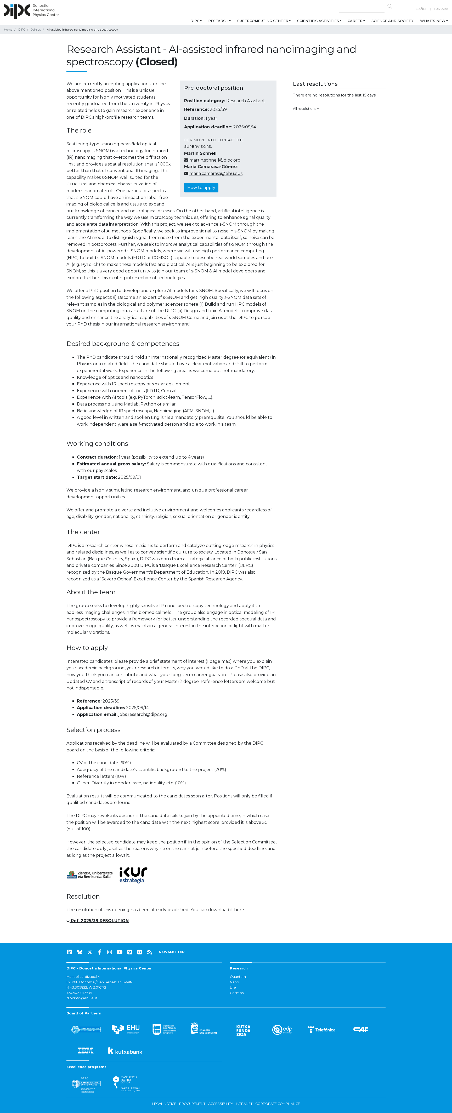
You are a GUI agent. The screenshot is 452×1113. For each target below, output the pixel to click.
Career (355, 21)
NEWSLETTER (172, 952)
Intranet (244, 1104)
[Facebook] (100, 952)
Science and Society (392, 21)
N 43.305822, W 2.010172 (86, 987)
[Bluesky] (80, 952)
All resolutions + (306, 108)
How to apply (201, 187)
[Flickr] (140, 952)
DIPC (194, 21)
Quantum (238, 977)
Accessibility (220, 1104)
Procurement (192, 1104)
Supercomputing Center (262, 21)
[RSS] (150, 952)
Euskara (441, 9)
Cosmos (237, 993)
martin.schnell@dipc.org (215, 160)
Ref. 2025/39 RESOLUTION (99, 920)
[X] (90, 952)
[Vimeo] (130, 952)
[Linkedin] (70, 952)
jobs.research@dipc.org (142, 714)
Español (420, 9)
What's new (432, 21)
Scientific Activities (318, 21)
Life (233, 987)
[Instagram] (110, 952)
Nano (234, 982)
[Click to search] (390, 6)
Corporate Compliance (277, 1104)
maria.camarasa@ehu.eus (215, 173)
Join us (36, 29)
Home (8, 29)
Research (218, 21)
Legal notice (164, 1104)
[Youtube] (120, 952)
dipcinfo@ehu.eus (81, 998)
